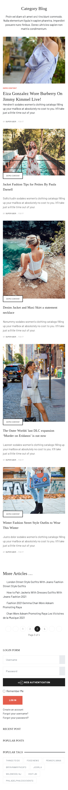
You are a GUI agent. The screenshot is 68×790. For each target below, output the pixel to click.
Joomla (37, 767)
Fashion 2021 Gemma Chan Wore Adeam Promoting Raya (28, 605)
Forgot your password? (16, 717)
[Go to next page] (52, 629)
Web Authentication (36, 682)
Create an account (13, 709)
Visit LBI (32, 774)
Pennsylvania (53, 760)
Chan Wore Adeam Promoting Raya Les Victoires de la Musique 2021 (33, 615)
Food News (33, 760)
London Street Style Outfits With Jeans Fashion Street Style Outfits (33, 584)
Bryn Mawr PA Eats (16, 767)
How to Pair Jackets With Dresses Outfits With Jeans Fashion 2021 (32, 594)
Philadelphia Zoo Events (19, 780)
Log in (12, 700)
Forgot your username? (15, 713)
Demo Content (10, 88)
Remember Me (15, 691)
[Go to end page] (59, 629)
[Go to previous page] (15, 629)
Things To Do (13, 760)
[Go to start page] (8, 629)
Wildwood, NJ (13, 774)
